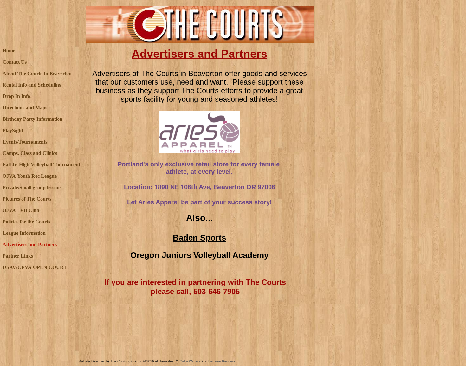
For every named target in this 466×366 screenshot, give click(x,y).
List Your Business (221, 361)
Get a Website (190, 361)
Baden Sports (199, 237)
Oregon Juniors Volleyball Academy (199, 255)
